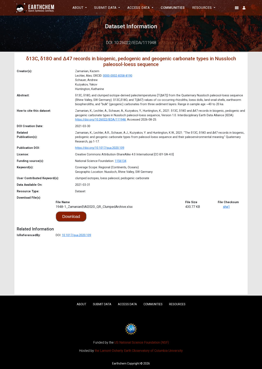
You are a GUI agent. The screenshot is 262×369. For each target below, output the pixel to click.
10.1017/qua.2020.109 (76, 235)
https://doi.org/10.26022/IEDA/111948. (100, 119)
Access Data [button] (139, 8)
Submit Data (102, 304)
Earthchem (119, 363)
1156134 (120, 161)
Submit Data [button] (105, 8)
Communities (173, 8)
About (81, 304)
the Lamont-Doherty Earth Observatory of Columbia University (139, 351)
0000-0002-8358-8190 (117, 75)
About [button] (78, 8)
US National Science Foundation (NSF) (141, 342)
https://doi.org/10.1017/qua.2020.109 (99, 148)
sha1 (226, 207)
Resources (177, 304)
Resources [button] (202, 8)
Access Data (127, 304)
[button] (236, 7)
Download (71, 216)
